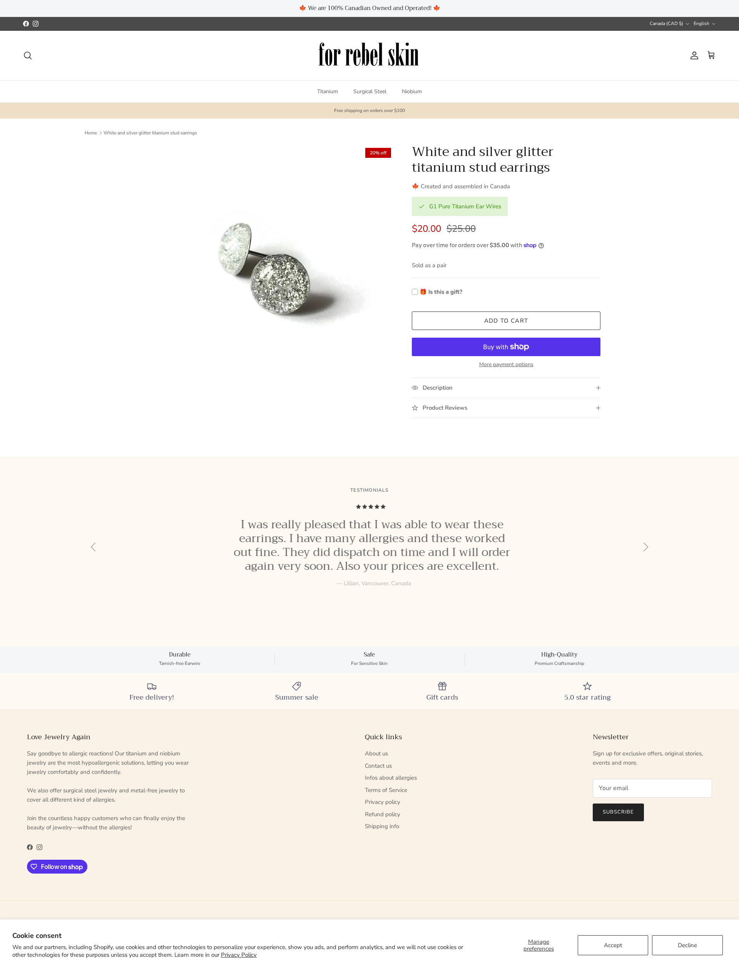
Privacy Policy (239, 955)
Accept (613, 945)
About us (376, 753)
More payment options (506, 365)
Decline (687, 945)
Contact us (378, 766)
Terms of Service (386, 790)
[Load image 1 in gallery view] (267, 272)
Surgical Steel (369, 91)
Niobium (412, 91)
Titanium (327, 91)
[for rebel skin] (369, 56)
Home (91, 133)
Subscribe (618, 812)
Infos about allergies (391, 778)
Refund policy (382, 814)
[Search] (27, 55)
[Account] (693, 55)
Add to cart (506, 321)
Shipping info (382, 826)
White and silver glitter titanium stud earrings (150, 133)
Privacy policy (382, 802)
